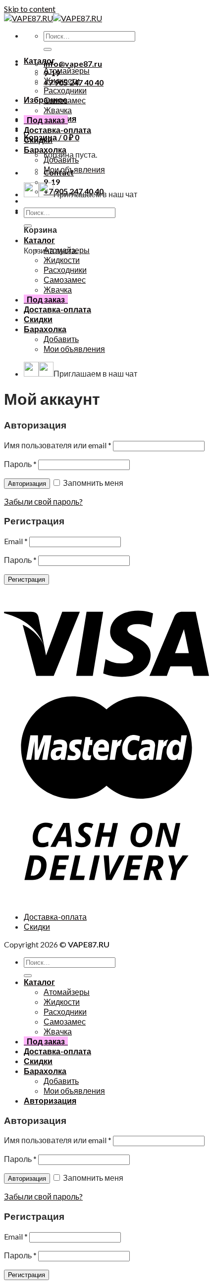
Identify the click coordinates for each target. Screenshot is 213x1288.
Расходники (65, 90)
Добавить (61, 159)
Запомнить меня (92, 482)
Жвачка (58, 110)
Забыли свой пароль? (43, 501)
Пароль (20, 464)
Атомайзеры (67, 70)
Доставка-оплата (57, 129)
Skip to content (29, 8)
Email (16, 541)
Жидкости (62, 80)
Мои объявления (74, 169)
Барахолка (45, 149)
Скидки (38, 139)
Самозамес (65, 100)
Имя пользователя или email (57, 445)
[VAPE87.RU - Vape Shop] (53, 18)
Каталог (39, 60)
